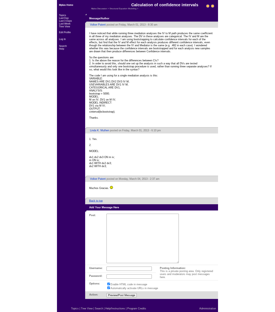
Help (61, 48)
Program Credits (136, 308)
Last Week (64, 23)
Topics (62, 15)
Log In (62, 39)
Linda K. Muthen (99, 130)
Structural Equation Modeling (123, 8)
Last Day (64, 18)
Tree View (64, 26)
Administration (207, 308)
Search (63, 46)
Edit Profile (65, 32)
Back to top (96, 200)
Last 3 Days (65, 21)
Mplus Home (66, 5)
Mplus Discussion (99, 8)
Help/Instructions (115, 308)
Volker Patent (98, 24)
